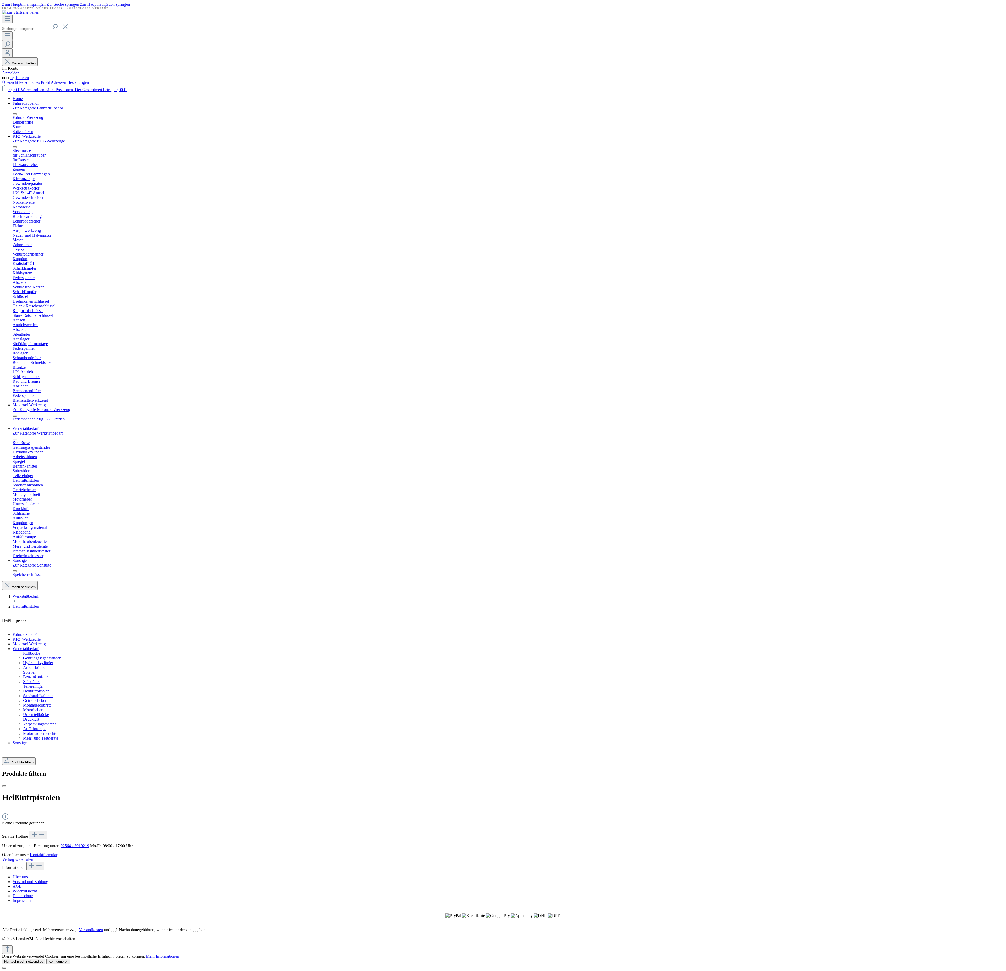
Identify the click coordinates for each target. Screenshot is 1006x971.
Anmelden (10, 73)
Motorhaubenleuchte (40, 733)
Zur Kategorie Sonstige (32, 565)
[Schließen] (4, 968)
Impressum (22, 900)
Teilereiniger (33, 686)
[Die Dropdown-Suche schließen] (65, 27)
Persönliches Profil (35, 82)
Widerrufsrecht (25, 891)
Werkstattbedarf (26, 648)
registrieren (19, 77)
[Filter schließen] (4, 786)
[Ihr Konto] (7, 53)
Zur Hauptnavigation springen (105, 4)
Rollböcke (31, 653)
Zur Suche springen (63, 4)
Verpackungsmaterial (40, 724)
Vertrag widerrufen (17, 859)
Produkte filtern (22, 762)
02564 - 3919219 (75, 846)
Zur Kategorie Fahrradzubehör (38, 108)
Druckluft (31, 719)
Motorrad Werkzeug (29, 644)
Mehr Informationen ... (164, 956)
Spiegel (29, 672)
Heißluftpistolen (36, 691)
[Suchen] (54, 27)
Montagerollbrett (37, 705)
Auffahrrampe (34, 728)
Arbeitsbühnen (35, 667)
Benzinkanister (35, 677)
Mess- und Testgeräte (40, 738)
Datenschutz (23, 896)
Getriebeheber (34, 700)
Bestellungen (78, 82)
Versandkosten (91, 930)
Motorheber (32, 710)
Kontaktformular (43, 854)
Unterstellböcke (36, 714)
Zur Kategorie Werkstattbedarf (38, 433)
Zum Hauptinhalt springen (24, 4)
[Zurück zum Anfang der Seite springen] (7, 949)
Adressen (59, 82)
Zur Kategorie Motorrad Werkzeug (41, 409)
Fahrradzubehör (26, 634)
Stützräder (31, 681)
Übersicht (10, 82)
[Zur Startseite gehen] (20, 12)
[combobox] (25, 28)
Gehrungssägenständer (42, 658)
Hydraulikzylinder (38, 663)
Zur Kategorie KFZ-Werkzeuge (39, 141)
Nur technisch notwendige (23, 961)
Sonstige (20, 743)
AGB (17, 886)
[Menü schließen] (15, 114)
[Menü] (7, 19)
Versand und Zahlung (30, 881)
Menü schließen (24, 63)
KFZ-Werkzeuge (27, 639)
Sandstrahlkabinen (38, 695)
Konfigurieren (58, 961)
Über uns (20, 877)
